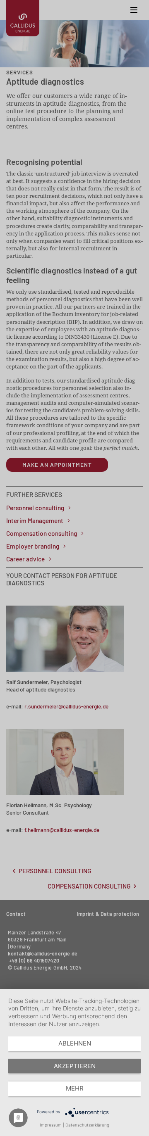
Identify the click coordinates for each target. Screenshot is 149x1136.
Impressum (51, 1124)
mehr (75, 1088)
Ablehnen (74, 1043)
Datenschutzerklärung (87, 1124)
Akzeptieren (75, 1066)
